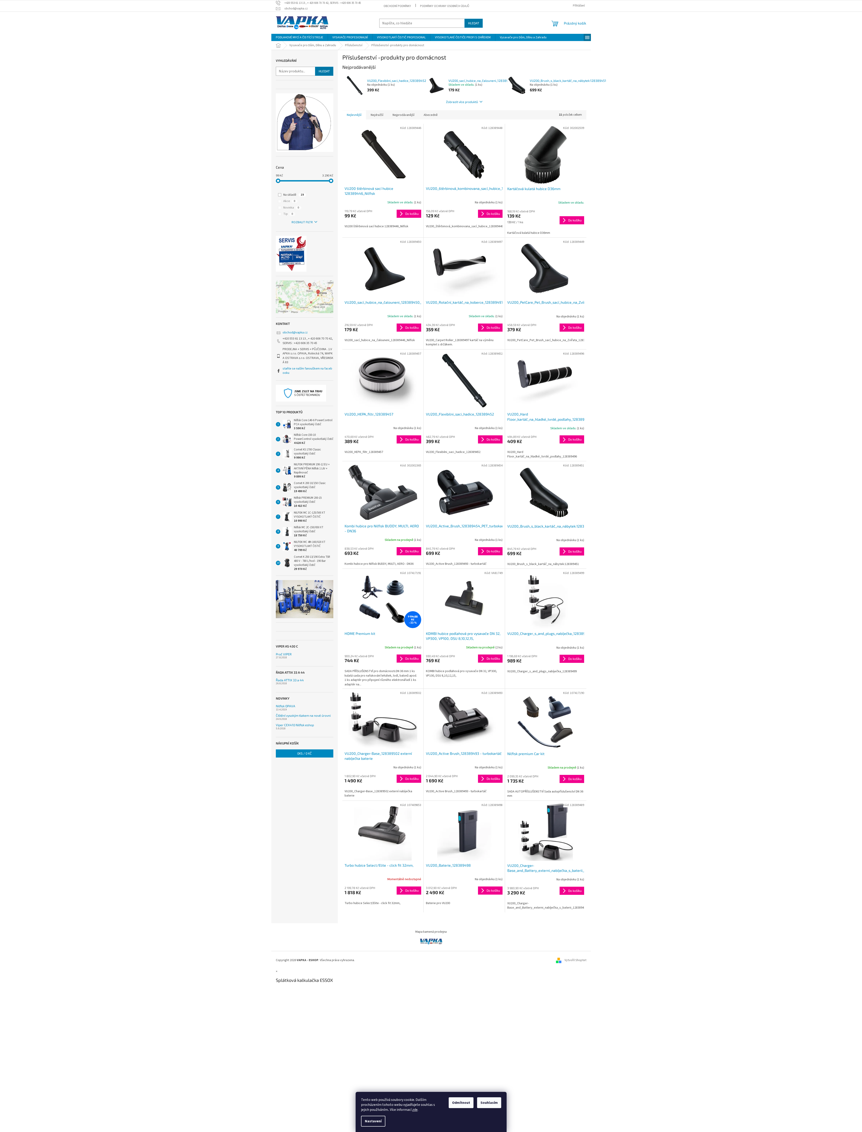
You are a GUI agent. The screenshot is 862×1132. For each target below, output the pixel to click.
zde (415, 1109)
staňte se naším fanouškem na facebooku (307, 370)
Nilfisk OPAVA (285, 706)
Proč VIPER (284, 654)
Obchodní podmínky (397, 6)
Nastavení (373, 1121)
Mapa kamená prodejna (431, 932)
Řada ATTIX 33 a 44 (290, 680)
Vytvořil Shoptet (575, 960)
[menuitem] (299, 37)
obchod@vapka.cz (295, 332)
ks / (304, 753)
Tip (288, 214)
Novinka (291, 207)
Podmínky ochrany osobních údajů (444, 6)
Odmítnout (461, 1102)
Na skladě (293, 195)
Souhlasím (489, 1102)
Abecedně (431, 115)
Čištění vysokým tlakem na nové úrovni (303, 715)
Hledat (473, 23)
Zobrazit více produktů (462, 102)
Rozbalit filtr (302, 222)
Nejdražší (377, 115)
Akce (289, 201)
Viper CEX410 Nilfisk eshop (295, 725)
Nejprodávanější (403, 115)
